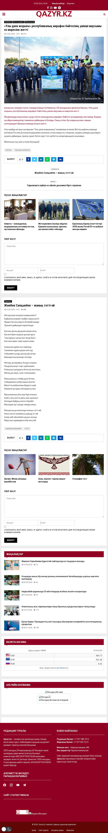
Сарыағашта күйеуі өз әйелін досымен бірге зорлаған (54, 185)
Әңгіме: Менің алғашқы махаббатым (15, 480)
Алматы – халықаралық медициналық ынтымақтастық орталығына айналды (19, 226)
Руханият (8, 301)
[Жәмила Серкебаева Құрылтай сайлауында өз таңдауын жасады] (11, 565)
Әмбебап (8, 22)
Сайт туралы (44, 830)
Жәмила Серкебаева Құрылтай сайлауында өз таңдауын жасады (53, 561)
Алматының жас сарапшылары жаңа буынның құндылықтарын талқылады (58, 606)
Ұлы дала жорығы (22, 150)
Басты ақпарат (18, 22)
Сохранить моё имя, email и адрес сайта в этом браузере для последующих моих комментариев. (49, 279)
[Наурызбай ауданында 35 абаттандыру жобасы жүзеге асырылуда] (11, 595)
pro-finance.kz (62, 668)
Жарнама (70, 4)
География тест (79, 479)
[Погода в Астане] (54, 692)
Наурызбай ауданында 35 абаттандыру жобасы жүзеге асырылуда (54, 591)
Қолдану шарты (57, 830)
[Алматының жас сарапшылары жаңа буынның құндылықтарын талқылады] (11, 610)
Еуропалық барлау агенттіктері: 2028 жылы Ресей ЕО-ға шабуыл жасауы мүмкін (87, 226)
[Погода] (45, 697)
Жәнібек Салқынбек (13, 428)
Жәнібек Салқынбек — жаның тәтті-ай (54, 173)
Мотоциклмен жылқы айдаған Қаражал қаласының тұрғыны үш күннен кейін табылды (52, 226)
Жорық (8, 150)
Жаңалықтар (29, 22)
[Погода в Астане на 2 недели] (53, 700)
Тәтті (27, 428)
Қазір (34, 830)
